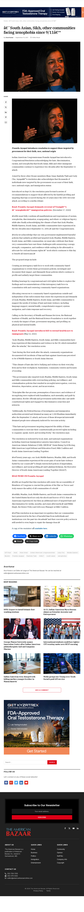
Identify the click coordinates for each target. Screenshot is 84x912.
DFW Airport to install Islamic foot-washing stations (19, 610)
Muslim (7, 556)
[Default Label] (21, 782)
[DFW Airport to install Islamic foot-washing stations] (22, 596)
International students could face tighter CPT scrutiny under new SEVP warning (61, 643)
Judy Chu (61, 552)
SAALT (41, 556)
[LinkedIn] (6, 112)
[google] (11, 782)
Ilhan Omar (24, 552)
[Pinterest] (6, 117)
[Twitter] (6, 107)
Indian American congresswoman (43, 552)
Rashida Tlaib (32, 556)
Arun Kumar (9, 37)
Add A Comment (42, 690)
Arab (15, 552)
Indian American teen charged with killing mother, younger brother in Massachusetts (19, 679)
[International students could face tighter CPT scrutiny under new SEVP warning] (61, 628)
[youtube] (26, 782)
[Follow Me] (16, 782)
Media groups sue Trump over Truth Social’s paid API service (59, 678)
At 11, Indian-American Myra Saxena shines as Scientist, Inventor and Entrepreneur (59, 611)
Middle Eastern (72, 552)
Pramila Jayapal (18, 556)
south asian (51, 556)
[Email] (6, 122)
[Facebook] (6, 102)
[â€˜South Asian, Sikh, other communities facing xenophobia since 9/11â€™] (42, 67)
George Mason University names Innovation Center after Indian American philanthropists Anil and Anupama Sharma (22, 645)
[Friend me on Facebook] (6, 782)
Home (6, 21)
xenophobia (62, 556)
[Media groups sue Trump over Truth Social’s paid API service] (61, 663)
